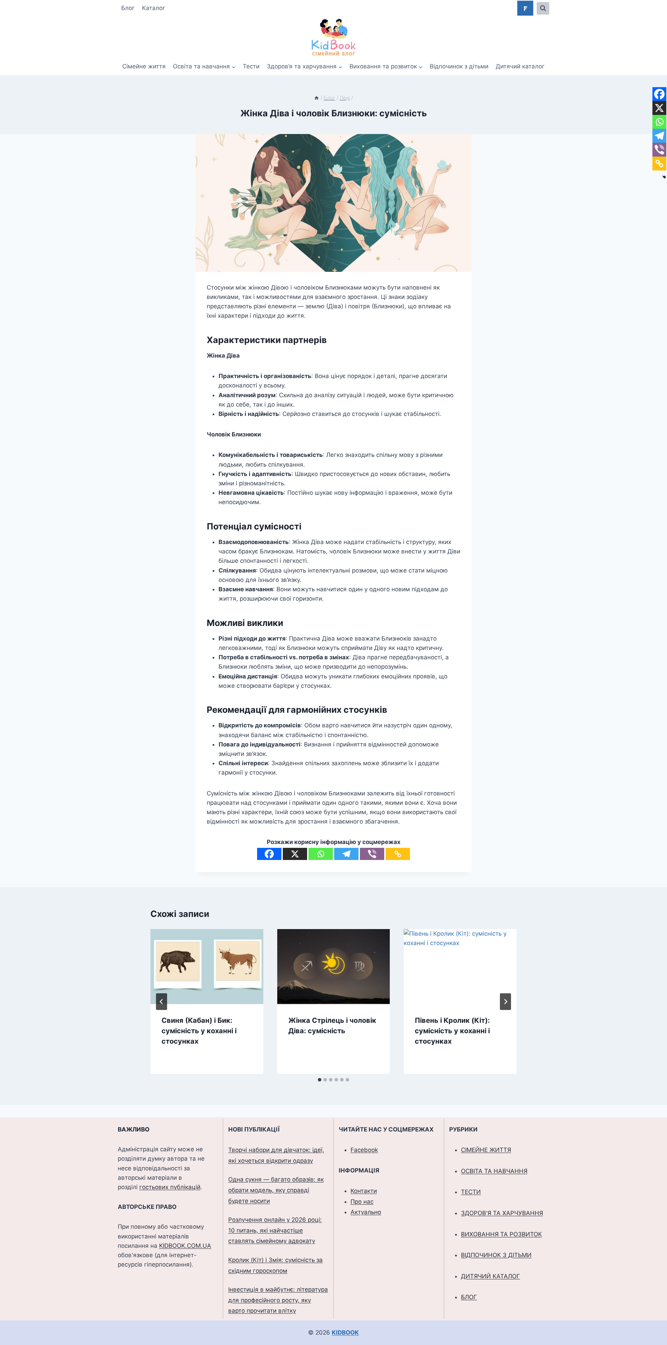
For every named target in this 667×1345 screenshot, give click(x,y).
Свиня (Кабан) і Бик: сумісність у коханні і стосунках (199, 1030)
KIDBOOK (345, 1332)
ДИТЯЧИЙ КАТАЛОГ (490, 1276)
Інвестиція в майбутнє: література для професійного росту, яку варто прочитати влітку (278, 1300)
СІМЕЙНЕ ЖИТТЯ (486, 1149)
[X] (295, 854)
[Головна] (316, 98)
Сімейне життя (144, 66)
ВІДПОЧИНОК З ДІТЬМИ (496, 1255)
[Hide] (664, 177)
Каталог (153, 8)
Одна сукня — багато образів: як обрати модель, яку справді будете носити (276, 1190)
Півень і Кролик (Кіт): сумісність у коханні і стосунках (452, 1030)
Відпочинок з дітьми (459, 66)
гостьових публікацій (169, 1187)
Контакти (364, 1190)
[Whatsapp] (320, 854)
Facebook (364, 1149)
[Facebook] (269, 854)
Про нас (362, 1201)
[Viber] (372, 854)
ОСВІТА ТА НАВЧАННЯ (494, 1171)
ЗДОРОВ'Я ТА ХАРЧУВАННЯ (502, 1213)
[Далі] (505, 1001)
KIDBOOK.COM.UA (185, 1245)
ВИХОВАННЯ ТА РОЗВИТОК (501, 1234)
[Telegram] (346, 854)
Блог (128, 8)
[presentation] (206, 966)
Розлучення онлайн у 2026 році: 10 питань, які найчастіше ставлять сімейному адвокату (275, 1230)
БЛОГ (469, 1297)
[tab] (319, 1079)
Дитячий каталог (520, 66)
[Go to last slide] (161, 1001)
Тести (251, 66)
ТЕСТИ (471, 1191)
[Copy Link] (398, 854)
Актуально (366, 1212)
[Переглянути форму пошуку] (543, 8)
